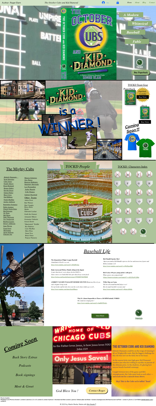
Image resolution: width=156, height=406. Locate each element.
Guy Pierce (28, 180)
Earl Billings (8, 197)
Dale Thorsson (8, 217)
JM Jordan (7, 230)
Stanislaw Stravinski (31, 184)
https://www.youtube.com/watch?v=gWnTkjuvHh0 (118, 266)
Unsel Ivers (7, 228)
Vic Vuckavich (8, 219)
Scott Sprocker (9, 179)
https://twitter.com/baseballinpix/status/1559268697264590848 (69, 277)
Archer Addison (9, 202)
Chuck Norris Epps (10, 209)
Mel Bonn (6, 215)
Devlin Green (8, 190)
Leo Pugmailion (30, 187)
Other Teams (31, 197)
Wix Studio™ (91, 404)
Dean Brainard (8, 186)
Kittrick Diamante (10, 177)
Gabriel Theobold (31, 195)
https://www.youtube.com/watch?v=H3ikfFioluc (65, 265)
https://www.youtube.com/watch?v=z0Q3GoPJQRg (121, 277)
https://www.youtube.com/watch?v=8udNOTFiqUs (92, 303)
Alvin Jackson (8, 232)
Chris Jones (8, 181)
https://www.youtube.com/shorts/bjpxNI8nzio (64, 289)
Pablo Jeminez (8, 207)
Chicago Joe (7, 234)
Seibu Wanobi (30, 189)
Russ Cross (8, 195)
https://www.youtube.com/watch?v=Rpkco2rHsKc (117, 289)
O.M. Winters (30, 192)
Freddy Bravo (8, 183)
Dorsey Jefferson (9, 223)
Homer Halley (9, 188)
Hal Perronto (7, 211)
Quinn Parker (8, 192)
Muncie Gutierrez (30, 178)
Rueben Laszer (9, 221)
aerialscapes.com (147, 399)
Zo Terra (6, 213)
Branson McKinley (31, 182)
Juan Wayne (7, 226)
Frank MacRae (9, 199)
